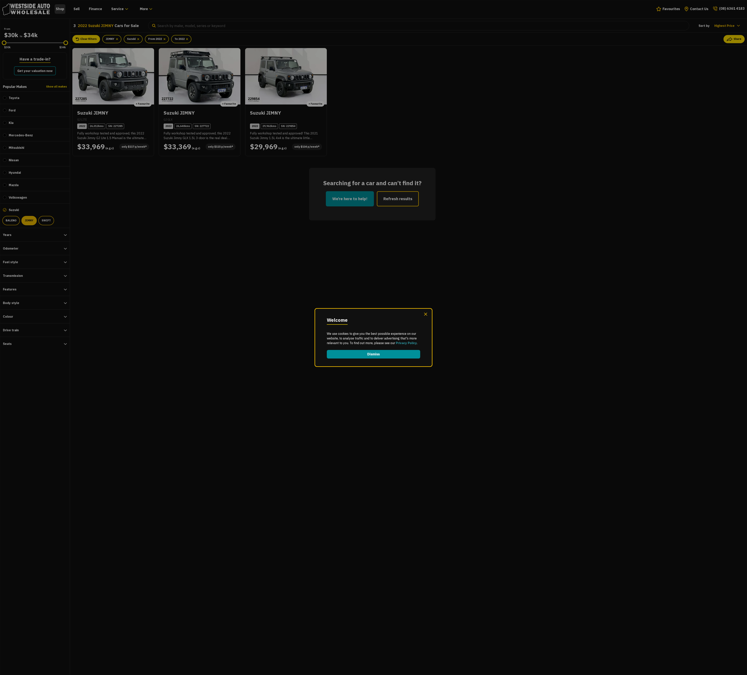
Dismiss (373, 354)
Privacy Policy (406, 343)
